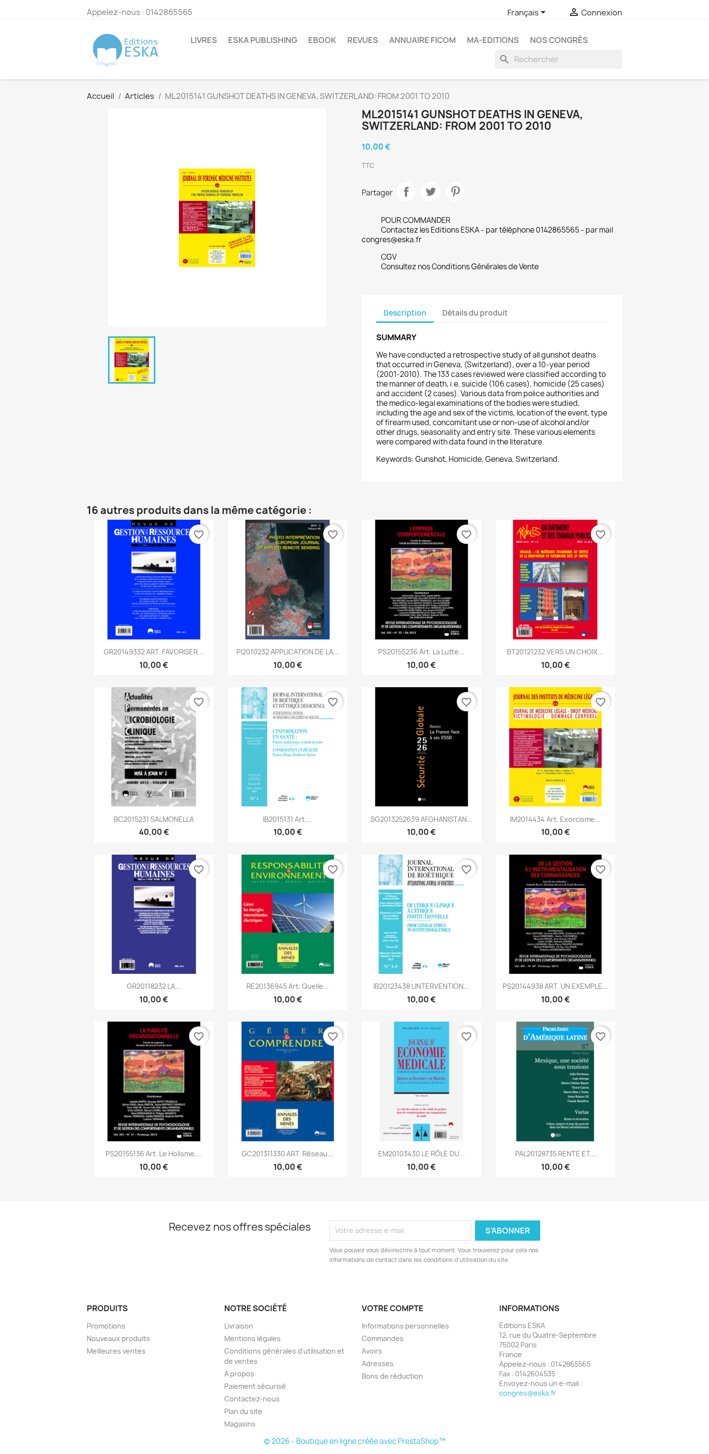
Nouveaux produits (118, 1338)
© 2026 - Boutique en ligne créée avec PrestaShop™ (355, 1441)
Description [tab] (404, 313)
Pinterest (455, 191)
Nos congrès (559, 40)
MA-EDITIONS (493, 40)
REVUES (362, 40)
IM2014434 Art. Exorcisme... (555, 819)
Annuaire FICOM (422, 40)
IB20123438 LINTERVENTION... (421, 986)
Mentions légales (252, 1338)
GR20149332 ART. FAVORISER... (154, 651)
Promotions (106, 1325)
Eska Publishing (262, 40)
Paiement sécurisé (255, 1386)
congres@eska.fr (527, 1393)
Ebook (322, 40)
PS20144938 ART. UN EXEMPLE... (555, 986)
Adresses (378, 1363)
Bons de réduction (392, 1376)
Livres (204, 40)
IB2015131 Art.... (288, 819)
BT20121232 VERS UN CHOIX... (555, 651)
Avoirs (372, 1351)
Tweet (430, 191)
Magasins (240, 1423)
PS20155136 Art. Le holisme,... (154, 1153)
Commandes (383, 1338)
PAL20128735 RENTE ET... (555, 1153)
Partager (406, 191)
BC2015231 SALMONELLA (154, 819)
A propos (239, 1373)
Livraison (238, 1325)
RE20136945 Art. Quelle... (287, 986)
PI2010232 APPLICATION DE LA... (287, 651)
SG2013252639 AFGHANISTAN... (421, 819)
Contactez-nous (252, 1398)
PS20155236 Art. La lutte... (421, 651)
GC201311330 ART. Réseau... (287, 1153)
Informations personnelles (405, 1325)
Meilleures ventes (116, 1351)
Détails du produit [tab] (475, 313)
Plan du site (243, 1411)
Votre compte (392, 1308)
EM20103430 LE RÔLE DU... (421, 1153)
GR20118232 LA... (154, 986)
